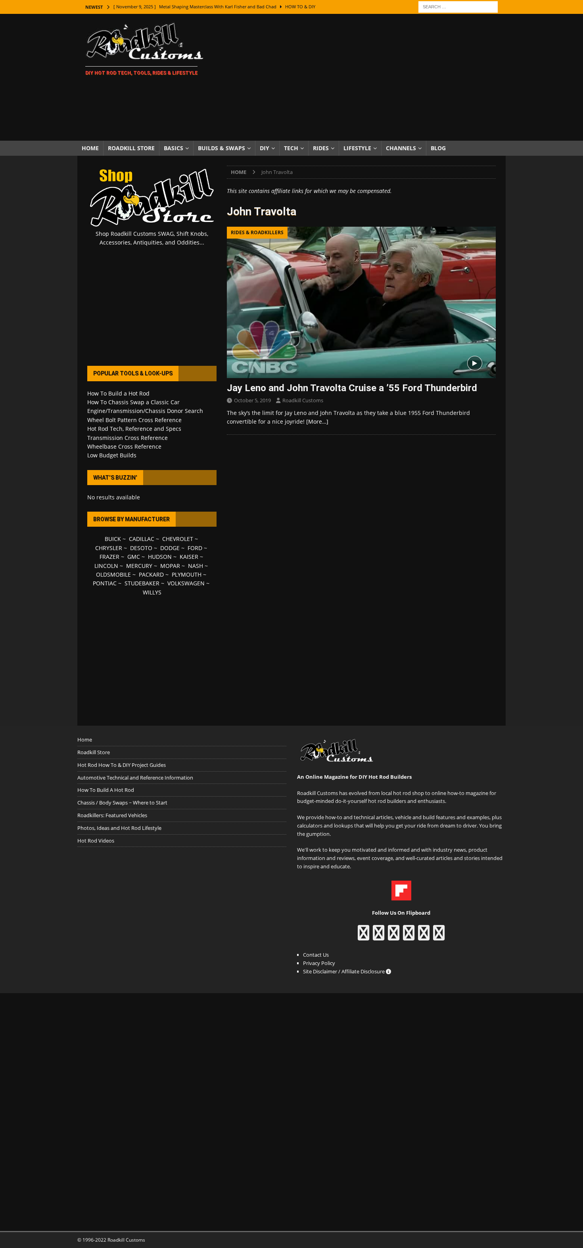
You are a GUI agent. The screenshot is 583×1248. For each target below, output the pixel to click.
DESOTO (141, 548)
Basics (173, 148)
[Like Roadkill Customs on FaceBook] (363, 936)
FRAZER (109, 556)
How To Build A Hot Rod (105, 789)
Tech (291, 148)
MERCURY (139, 566)
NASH (195, 566)
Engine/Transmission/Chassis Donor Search (145, 411)
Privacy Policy (319, 963)
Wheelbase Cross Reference (124, 446)
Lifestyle (357, 148)
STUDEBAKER (142, 583)
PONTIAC (105, 583)
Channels (401, 148)
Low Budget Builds (111, 455)
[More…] (317, 421)
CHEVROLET (177, 539)
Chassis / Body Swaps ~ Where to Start (122, 802)
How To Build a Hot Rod (118, 393)
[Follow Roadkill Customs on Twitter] (424, 936)
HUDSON (160, 556)
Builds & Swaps (221, 148)
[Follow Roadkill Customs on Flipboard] (401, 896)
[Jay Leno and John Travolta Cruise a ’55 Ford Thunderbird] (361, 302)
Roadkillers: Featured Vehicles (112, 815)
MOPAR (170, 566)
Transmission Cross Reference (127, 437)
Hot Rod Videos (95, 840)
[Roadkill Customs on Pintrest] (393, 936)
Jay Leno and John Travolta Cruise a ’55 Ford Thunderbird (352, 388)
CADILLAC (141, 539)
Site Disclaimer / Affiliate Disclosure (344, 971)
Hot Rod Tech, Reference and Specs (134, 428)
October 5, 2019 (252, 400)
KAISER (189, 556)
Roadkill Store (131, 148)
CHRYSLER (108, 548)
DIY (264, 148)
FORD (195, 548)
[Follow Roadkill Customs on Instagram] (378, 936)
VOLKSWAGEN (186, 583)
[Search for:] (458, 6)
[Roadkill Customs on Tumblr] (408, 936)
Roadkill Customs (302, 400)
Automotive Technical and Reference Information (135, 777)
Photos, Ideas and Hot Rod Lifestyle (119, 827)
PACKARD (151, 574)
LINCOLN (106, 566)
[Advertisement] (361, 77)
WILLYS (152, 592)
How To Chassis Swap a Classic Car (133, 402)
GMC (133, 556)
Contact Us (316, 954)
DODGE (170, 548)
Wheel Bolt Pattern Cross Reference (134, 420)
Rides (321, 148)
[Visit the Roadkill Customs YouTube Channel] (439, 936)
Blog (438, 148)
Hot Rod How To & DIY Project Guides (121, 764)
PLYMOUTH (186, 574)
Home (90, 148)
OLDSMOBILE (113, 574)
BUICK (113, 539)
